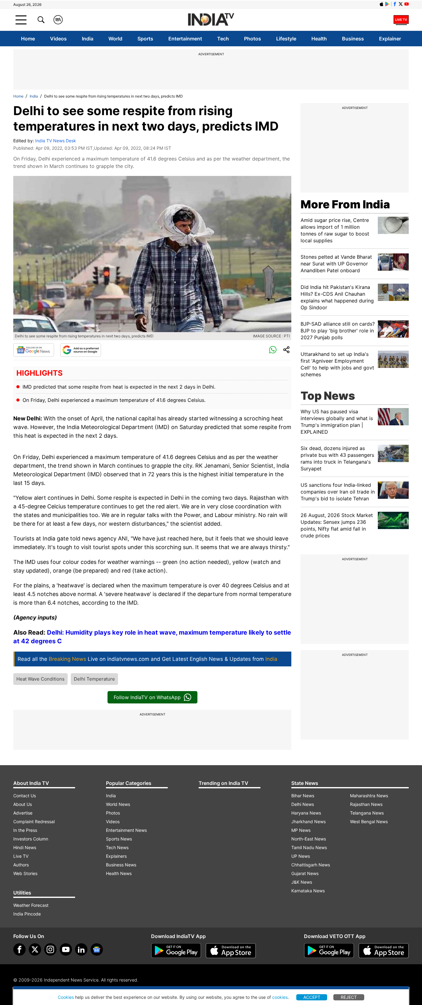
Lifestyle (286, 38)
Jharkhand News (308, 821)
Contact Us (24, 795)
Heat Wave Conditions (40, 679)
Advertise (22, 812)
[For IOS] (384, 950)
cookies (280, 997)
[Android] (387, 4)
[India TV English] (211, 20)
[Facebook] (19, 949)
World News (118, 804)
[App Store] (231, 950)
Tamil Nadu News (309, 847)
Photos (252, 38)
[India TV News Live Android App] (176, 950)
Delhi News (302, 804)
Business (353, 38)
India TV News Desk (55, 140)
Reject (349, 997)
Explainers (116, 856)
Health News (119, 873)
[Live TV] (401, 19)
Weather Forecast (31, 905)
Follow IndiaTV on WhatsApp (147, 697)
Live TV (20, 856)
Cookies (66, 997)
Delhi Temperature (94, 679)
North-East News (308, 838)
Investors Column (30, 838)
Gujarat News (305, 873)
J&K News (301, 882)
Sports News (119, 838)
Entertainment (185, 38)
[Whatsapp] (272, 350)
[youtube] (66, 949)
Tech (223, 38)
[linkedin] (81, 949)
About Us (22, 804)
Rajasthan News (366, 804)
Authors (21, 864)
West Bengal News (369, 821)
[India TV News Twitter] (401, 4)
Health (319, 38)
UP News (300, 856)
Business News (121, 864)
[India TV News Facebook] (395, 4)
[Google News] (33, 350)
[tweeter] (35, 949)
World (115, 38)
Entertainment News (126, 830)
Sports (145, 38)
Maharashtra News (369, 795)
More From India (345, 204)
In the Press (25, 830)
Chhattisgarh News (310, 864)
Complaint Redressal (34, 821)
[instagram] (50, 949)
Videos (58, 38)
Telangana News (367, 812)
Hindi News (24, 847)
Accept (311, 997)
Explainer (390, 38)
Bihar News (302, 795)
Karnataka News (308, 890)
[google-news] (97, 949)
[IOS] (381, 4)
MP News (300, 830)
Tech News (117, 847)
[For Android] (329, 950)
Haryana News (306, 812)
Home (28, 38)
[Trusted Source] (80, 350)
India (87, 38)
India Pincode (27, 913)
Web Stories (25, 873)
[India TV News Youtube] (406, 4)
